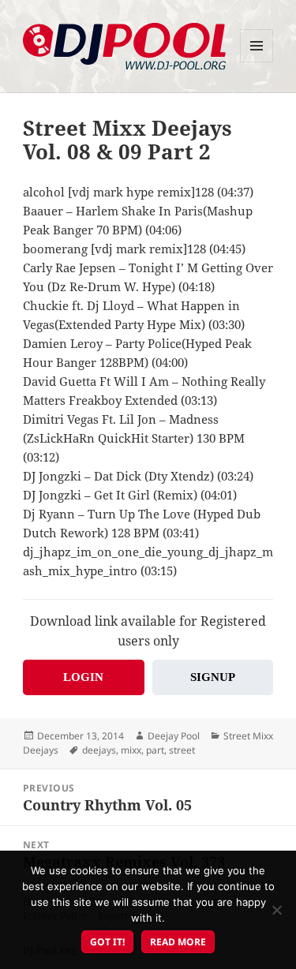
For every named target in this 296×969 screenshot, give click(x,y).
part (155, 750)
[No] (276, 910)
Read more (178, 941)
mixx (131, 750)
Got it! (107, 941)
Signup (212, 677)
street (182, 750)
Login (83, 677)
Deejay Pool (174, 736)
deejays (99, 750)
